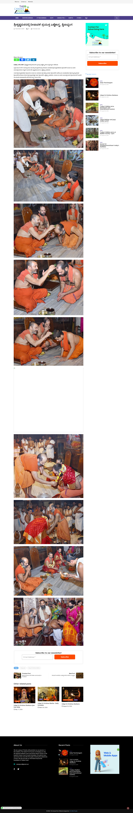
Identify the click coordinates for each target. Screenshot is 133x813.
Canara (41, 701)
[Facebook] (22, 59)
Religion (70, 699)
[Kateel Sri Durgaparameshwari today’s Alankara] (92, 145)
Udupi (51, 18)
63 (28, 28)
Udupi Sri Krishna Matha (34, 668)
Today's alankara (20, 699)
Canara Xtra (60, 18)
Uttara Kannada (41, 18)
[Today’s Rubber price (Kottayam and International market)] (92, 108)
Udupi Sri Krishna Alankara (23, 704)
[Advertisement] (48, 45)
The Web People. (73, 811)
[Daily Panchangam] (92, 83)
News (17, 18)
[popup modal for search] (116, 18)
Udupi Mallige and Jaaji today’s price (108, 120)
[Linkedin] (33, 59)
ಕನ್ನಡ (86, 18)
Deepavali (23, 668)
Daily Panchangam (106, 83)
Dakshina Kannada (27, 18)
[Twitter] (28, 59)
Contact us (23, 1)
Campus (70, 18)
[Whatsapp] (16, 59)
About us (17, 1)
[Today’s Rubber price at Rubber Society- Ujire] (92, 133)
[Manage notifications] (128, 808)
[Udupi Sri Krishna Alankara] (92, 95)
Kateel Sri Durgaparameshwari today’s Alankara (109, 145)
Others (79, 18)
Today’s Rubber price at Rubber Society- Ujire (108, 132)
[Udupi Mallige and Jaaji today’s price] (92, 120)
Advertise (30, 1)
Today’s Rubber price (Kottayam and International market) (107, 107)
